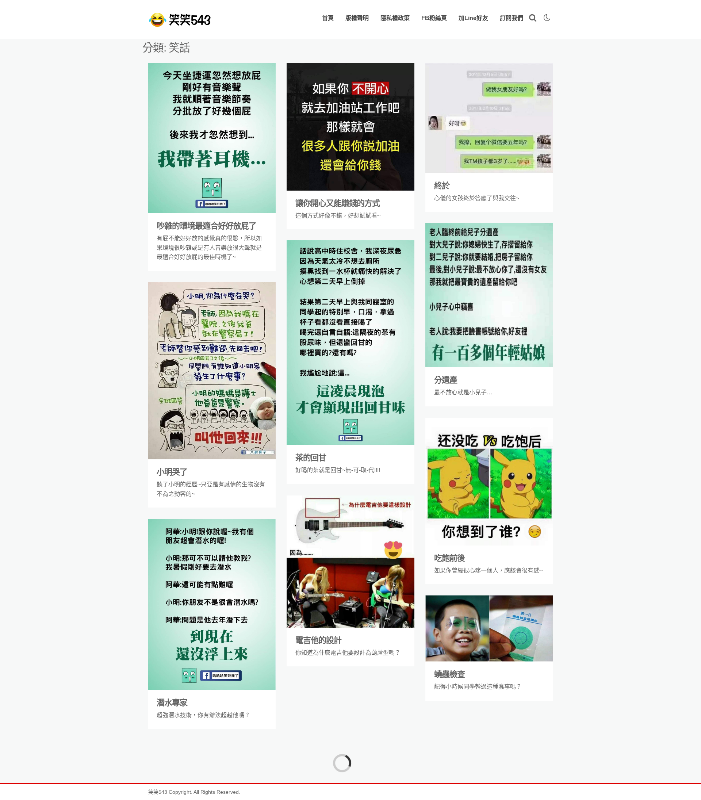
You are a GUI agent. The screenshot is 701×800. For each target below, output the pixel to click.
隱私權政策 (395, 18)
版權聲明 (357, 18)
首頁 (328, 18)
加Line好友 (473, 18)
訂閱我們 (511, 18)
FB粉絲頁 (434, 18)
